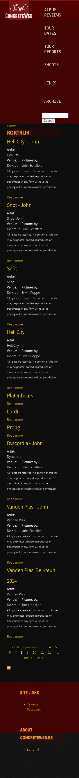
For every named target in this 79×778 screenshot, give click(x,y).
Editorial (33, 750)
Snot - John (19, 205)
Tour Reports (52, 49)
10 (34, 653)
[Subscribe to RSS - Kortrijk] (9, 668)
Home (11, 126)
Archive (52, 101)
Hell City (15, 332)
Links (50, 83)
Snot (12, 269)
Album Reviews (52, 13)
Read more (15, 197)
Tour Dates (50, 31)
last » (40, 658)
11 (42, 653)
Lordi (12, 412)
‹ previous (30, 647)
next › (28, 658)
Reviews (32, 704)
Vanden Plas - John (27, 507)
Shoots (51, 65)
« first (15, 647)
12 (50, 653)
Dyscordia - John (25, 443)
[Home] (19, 10)
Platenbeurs (20, 396)
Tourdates (34, 710)
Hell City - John (23, 142)
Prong (13, 427)
